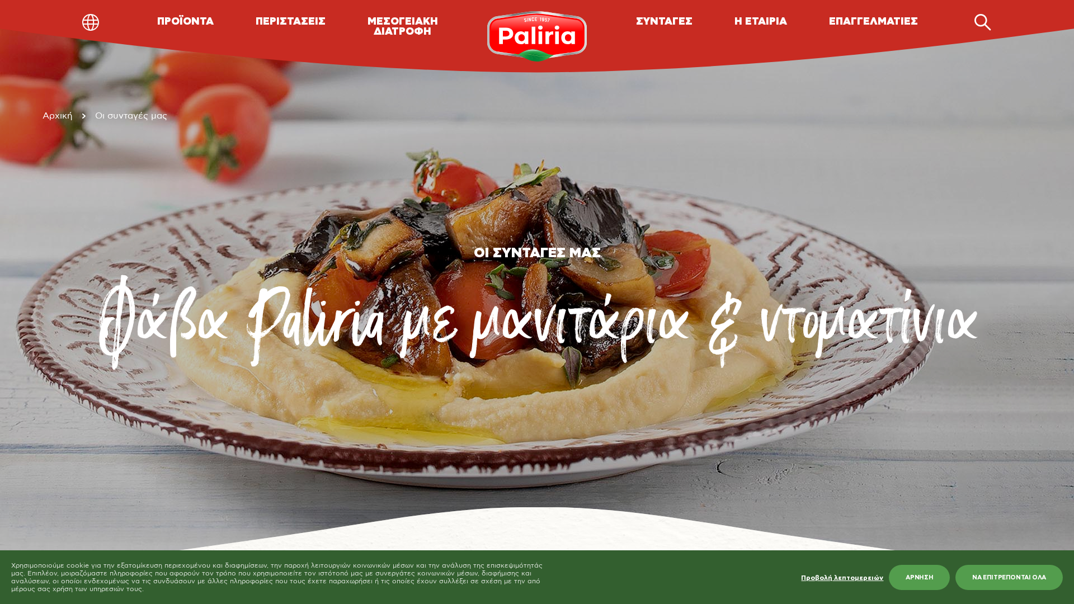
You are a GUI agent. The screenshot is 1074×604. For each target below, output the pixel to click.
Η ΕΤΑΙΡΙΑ (760, 22)
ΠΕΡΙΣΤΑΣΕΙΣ (291, 22)
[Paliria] (537, 36)
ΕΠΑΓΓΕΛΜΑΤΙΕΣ (873, 22)
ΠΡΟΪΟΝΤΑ (185, 22)
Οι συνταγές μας (131, 115)
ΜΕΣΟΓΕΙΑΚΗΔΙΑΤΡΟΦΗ (403, 27)
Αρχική (58, 115)
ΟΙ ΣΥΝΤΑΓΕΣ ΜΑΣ (537, 253)
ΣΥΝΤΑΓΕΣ (664, 22)
